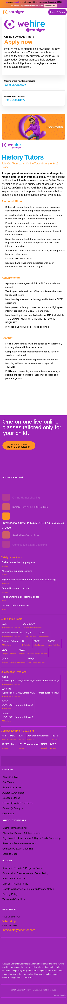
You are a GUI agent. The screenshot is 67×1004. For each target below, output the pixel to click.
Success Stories (11, 797)
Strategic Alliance (11, 787)
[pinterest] (33, 761)
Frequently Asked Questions (17, 803)
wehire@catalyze (15, 84)
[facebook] (14, 761)
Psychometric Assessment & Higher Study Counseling (31, 838)
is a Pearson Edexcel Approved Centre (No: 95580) (34, 2)
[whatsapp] (37, 12)
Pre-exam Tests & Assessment (19, 843)
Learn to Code (9, 853)
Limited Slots (50, 6)
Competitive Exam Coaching (17, 848)
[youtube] (23, 761)
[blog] (43, 761)
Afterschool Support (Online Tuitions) (21, 833)
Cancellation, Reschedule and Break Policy (25, 873)
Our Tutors (8, 782)
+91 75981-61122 (15, 100)
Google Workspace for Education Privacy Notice (28, 889)
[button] (43, 12)
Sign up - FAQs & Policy (15, 883)
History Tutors (22, 157)
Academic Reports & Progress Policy (22, 868)
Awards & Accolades (13, 792)
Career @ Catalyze (12, 808)
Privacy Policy (10, 894)
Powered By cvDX (59, 995)
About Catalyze (10, 777)
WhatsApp (9, 921)
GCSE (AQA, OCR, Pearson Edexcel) (17, 705)
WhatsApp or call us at (14, 96)
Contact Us (8, 813)
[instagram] (28, 761)
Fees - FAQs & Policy (14, 878)
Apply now (18, 42)
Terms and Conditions (14, 899)
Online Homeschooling (14, 827)
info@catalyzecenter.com (18, 930)
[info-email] (48, 761)
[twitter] (18, 761)
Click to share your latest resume (19, 81)
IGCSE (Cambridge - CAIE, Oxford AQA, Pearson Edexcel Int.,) (30, 680)
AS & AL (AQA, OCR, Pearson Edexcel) (17, 717)
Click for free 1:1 (26, 6)
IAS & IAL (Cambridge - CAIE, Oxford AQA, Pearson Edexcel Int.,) (30, 692)
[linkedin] (38, 761)
